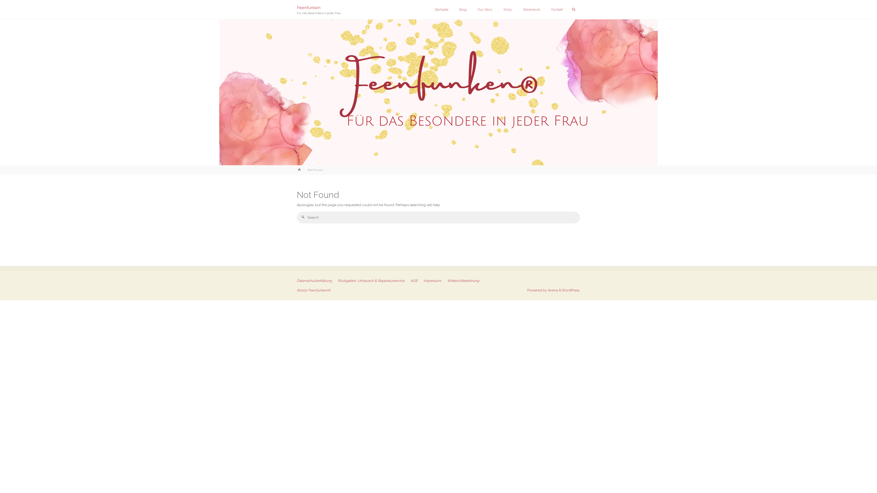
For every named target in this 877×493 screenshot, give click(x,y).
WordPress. (571, 290)
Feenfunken (308, 7)
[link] (573, 10)
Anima (552, 290)
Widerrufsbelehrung (463, 281)
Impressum (432, 281)
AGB (413, 281)
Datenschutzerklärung (314, 281)
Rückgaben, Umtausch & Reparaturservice (371, 281)
